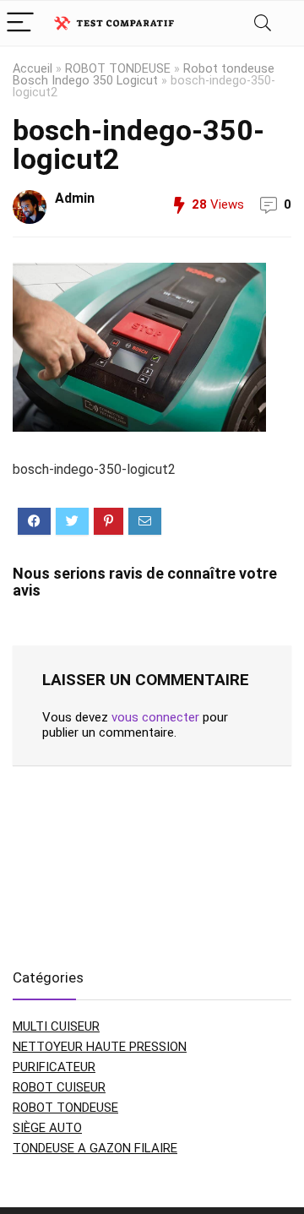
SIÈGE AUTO (47, 1127)
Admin (75, 198)
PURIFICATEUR (54, 1067)
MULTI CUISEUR (56, 1026)
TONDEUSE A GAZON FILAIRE (95, 1148)
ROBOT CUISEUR (59, 1087)
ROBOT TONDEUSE (118, 69)
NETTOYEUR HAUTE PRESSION (100, 1046)
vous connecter (155, 717)
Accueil (32, 69)
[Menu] (20, 23)
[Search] (262, 23)
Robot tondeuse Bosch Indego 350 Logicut (143, 75)
